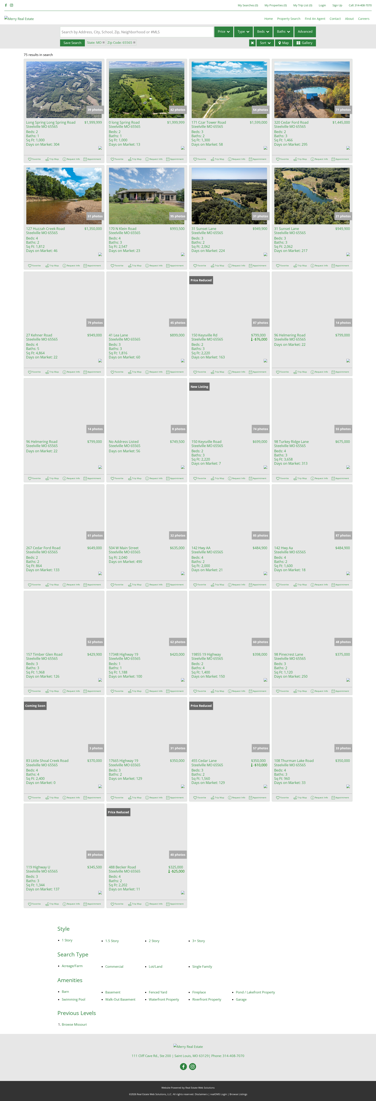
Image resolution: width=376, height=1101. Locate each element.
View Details (64, 90)
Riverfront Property (206, 999)
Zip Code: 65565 (119, 42)
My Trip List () (302, 5)
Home (268, 19)
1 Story (67, 940)
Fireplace (199, 992)
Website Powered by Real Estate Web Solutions (188, 1087)
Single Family (202, 966)
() (248, 5)
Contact (335, 19)
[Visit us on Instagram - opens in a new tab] (11, 5)
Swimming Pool (73, 999)
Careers (363, 19)
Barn (65, 991)
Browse (74, 1024)
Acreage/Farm (72, 966)
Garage (241, 999)
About (349, 19)
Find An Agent (315, 19)
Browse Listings (238, 1094)
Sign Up (337, 5)
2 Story (154, 941)
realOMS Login (218, 1094)
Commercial (114, 966)
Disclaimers (201, 1094)
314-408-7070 (363, 5)
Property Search (288, 19)
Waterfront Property (164, 999)
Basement (112, 992)
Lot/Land (155, 966)
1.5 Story (112, 941)
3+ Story (198, 941)
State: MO (94, 42)
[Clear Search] (252, 42)
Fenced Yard (158, 992)
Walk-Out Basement (120, 999)
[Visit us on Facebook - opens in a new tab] (5, 5)
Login (322, 5)
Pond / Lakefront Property (255, 992)
